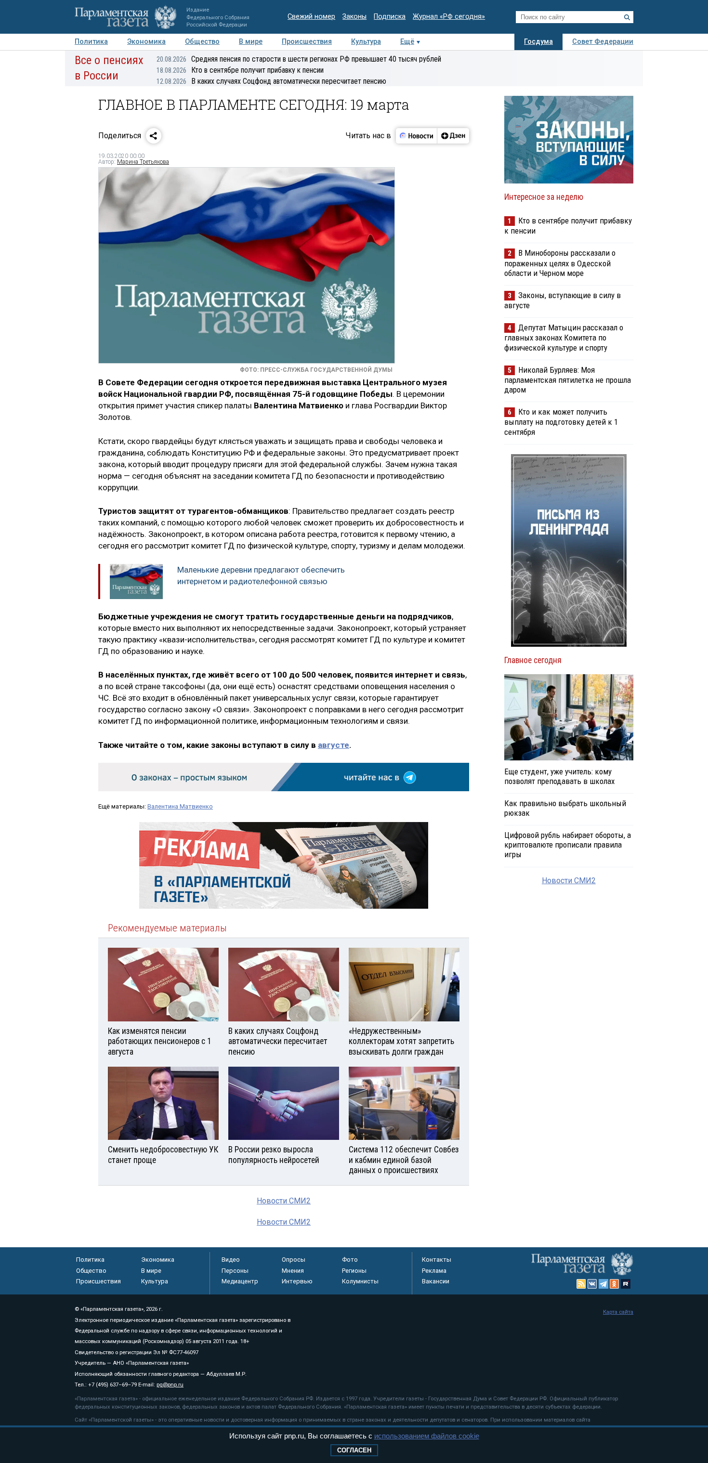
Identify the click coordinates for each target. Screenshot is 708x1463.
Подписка (390, 17)
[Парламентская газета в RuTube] (625, 1284)
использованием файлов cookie (426, 1436)
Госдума (538, 42)
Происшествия (307, 42)
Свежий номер (311, 17)
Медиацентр (240, 1281)
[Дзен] (453, 136)
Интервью (297, 1281)
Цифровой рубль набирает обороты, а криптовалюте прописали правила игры (567, 844)
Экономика (146, 42)
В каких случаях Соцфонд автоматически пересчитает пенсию (271, 81)
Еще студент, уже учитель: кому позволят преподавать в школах (559, 776)
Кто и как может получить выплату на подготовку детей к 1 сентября (561, 421)
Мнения (293, 1270)
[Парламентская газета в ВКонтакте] (592, 1284)
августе (333, 745)
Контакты (436, 1259)
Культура (366, 42)
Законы (354, 17)
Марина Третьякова (143, 161)
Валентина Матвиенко (180, 806)
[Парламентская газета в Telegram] (603, 1284)
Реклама (434, 1270)
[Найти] (627, 17)
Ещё (407, 42)
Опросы (293, 1259)
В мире (250, 42)
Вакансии (435, 1281)
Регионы (354, 1270)
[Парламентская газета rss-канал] (581, 1284)
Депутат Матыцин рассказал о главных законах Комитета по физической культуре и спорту (563, 337)
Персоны (235, 1270)
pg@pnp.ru (170, 1385)
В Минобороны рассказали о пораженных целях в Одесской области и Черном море (560, 262)
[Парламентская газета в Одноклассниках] (614, 1284)
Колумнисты (360, 1281)
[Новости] (416, 136)
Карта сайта (618, 1312)
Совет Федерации (602, 42)
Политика (91, 42)
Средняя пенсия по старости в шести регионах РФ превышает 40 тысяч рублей (299, 59)
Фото (350, 1259)
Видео (231, 1259)
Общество (202, 42)
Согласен (354, 1450)
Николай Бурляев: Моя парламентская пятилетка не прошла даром (567, 379)
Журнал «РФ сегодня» (449, 17)
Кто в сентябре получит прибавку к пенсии (240, 70)
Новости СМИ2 (284, 1200)
